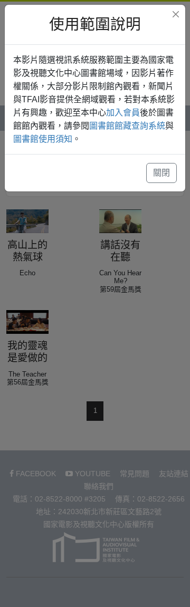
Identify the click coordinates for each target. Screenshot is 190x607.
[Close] (175, 14)
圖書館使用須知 (42, 138)
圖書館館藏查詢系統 (127, 125)
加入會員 (123, 112)
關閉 (161, 172)
